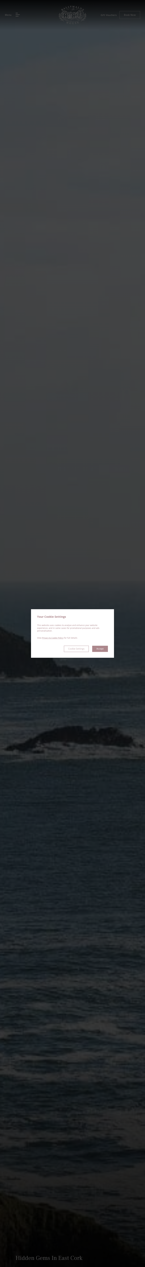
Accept (100, 648)
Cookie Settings (76, 648)
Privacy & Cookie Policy (52, 637)
